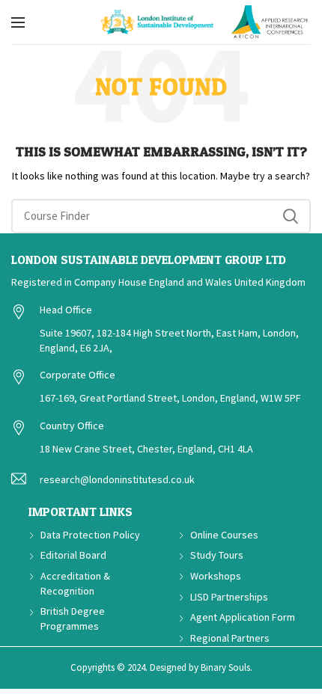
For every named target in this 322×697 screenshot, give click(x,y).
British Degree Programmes (72, 618)
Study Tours (216, 555)
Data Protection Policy (90, 534)
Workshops (215, 576)
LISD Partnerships (229, 597)
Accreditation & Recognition (75, 583)
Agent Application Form (242, 617)
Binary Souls (225, 667)
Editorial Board (73, 555)
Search (290, 216)
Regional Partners (230, 638)
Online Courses (224, 534)
